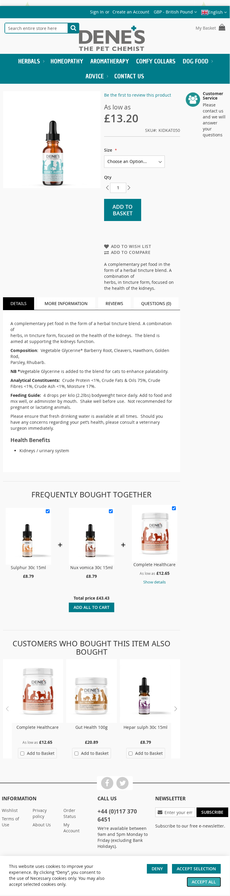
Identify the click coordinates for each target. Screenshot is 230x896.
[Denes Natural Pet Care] (112, 39)
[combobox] (36, 28)
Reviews (114, 303)
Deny (157, 868)
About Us (42, 825)
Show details (154, 582)
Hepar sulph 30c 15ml (145, 727)
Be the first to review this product (137, 95)
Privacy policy (40, 813)
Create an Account (130, 12)
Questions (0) (156, 303)
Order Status (69, 813)
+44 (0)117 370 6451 (117, 815)
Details (18, 303)
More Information (66, 303)
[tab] (18, 303)
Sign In (97, 12)
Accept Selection (196, 868)
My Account (71, 827)
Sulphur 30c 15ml (28, 567)
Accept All (204, 882)
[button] (175, 12)
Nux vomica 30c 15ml (91, 567)
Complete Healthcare (154, 564)
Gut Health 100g (91, 727)
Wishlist (10, 810)
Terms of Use (10, 822)
